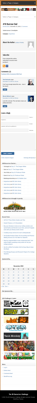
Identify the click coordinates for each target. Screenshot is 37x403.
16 (8, 278)
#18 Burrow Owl (10, 24)
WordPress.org (8, 376)
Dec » (6, 286)
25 (18, 281)
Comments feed (8, 373)
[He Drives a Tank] (16, 338)
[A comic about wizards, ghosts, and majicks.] (16, 322)
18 (18, 278)
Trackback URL (5, 74)
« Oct (2, 286)
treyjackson (7, 181)
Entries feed (7, 370)
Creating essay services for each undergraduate (17, 232)
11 (18, 275)
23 (8, 281)
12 (23, 275)
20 (28, 278)
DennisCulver (6, 26)
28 (33, 281)
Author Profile (19, 42)
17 (13, 278)
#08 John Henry (16, 181)
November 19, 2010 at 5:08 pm (10, 98)
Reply (5, 89)
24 (13, 281)
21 (33, 278)
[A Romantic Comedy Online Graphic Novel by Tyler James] (16, 330)
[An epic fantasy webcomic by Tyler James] (19, 350)
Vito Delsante (7, 79)
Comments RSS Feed (16, 74)
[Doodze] (16, 314)
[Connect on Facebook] (7, 66)
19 (23, 278)
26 (23, 281)
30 (8, 284)
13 (28, 275)
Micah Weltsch (7, 96)
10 (13, 275)
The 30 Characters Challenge (18, 394)
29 (3, 284)
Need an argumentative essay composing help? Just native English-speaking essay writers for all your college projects (18, 242)
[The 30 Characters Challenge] (18, 10)
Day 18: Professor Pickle (18, 172)
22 (3, 281)
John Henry (7, 184)
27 (28, 281)
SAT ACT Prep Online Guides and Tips (14, 220)
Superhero (12, 34)
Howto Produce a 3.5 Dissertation (13, 223)
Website (31, 130)
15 (3, 278)
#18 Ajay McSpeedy (29, 158)
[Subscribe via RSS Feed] (4, 66)
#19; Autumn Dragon (8, 158)
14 (33, 275)
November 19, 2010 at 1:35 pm (10, 81)
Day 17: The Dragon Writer (18, 166)
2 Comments (24, 26)
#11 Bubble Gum (21, 178)
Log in (5, 367)
